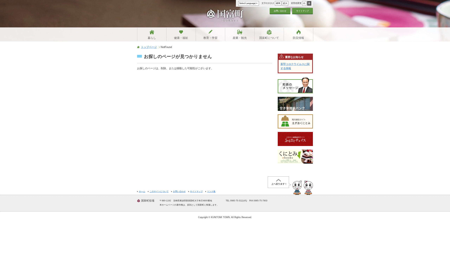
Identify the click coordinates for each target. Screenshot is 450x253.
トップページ (149, 47)
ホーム (142, 191)
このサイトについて (159, 191)
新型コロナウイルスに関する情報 (295, 66)
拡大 (285, 3)
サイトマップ (302, 11)
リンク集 (211, 191)
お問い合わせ (280, 11)
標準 (278, 3)
